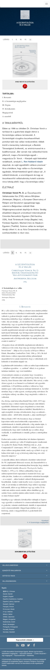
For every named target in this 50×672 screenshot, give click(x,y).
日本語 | (8, 617)
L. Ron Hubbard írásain (32, 161)
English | (8, 596)
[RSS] (17, 645)
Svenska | (9, 632)
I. (12, 39)
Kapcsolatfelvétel (19, 655)
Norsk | (9, 624)
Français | (8, 606)
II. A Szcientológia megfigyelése (14, 101)
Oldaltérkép (30, 655)
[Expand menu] (25, 565)
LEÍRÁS (6, 39)
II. (16, 39)
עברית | (8, 612)
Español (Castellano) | (13, 599)
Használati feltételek (26, 653)
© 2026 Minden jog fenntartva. (22, 651)
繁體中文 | (9, 591)
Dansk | (8, 594)
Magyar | (9, 619)
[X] (29, 645)
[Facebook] (34, 645)
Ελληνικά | (8, 609)
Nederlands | (9, 622)
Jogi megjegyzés (7, 655)
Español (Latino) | (11, 601)
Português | (10, 627)
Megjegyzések (7, 112)
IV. (26, 39)
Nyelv (4, 587)
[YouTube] (23, 645)
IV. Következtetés (8, 109)
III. (21, 39)
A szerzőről (6, 116)
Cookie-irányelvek (40, 653)
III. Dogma (6, 105)
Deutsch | (8, 604)
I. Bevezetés (6, 97)
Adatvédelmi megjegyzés (10, 653)
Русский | (8, 629)
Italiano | (7, 614)
